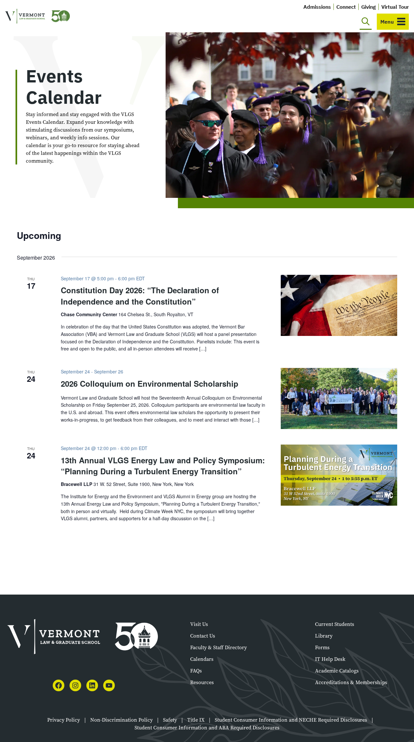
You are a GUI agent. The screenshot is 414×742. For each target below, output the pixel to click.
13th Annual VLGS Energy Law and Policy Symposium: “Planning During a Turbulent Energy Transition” (163, 466)
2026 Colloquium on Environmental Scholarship (149, 383)
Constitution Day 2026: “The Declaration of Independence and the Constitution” (140, 295)
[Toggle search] (366, 22)
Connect (346, 7)
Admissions (317, 7)
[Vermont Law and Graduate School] (37, 16)
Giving (368, 7)
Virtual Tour (395, 7)
